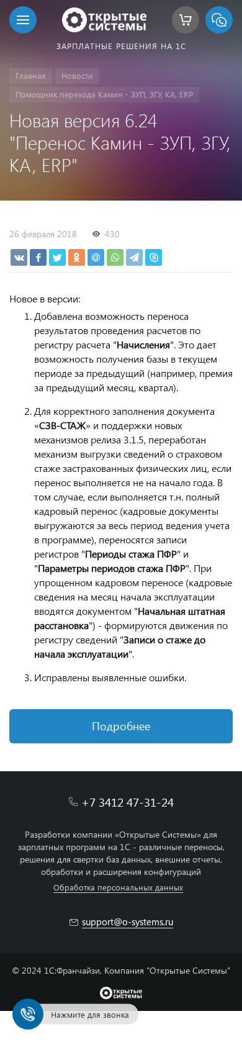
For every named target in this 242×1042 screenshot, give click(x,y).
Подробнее (121, 725)
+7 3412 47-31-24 (127, 802)
